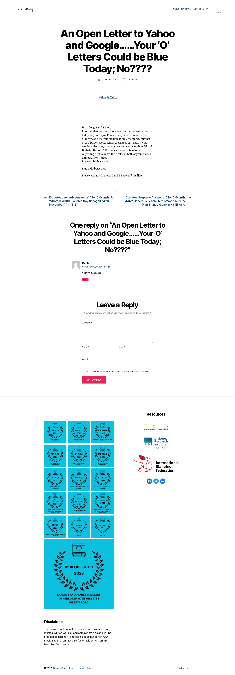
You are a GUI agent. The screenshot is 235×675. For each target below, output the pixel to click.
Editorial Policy (201, 9)
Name (85, 347)
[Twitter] (156, 481)
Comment (87, 323)
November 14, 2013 (110, 79)
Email (122, 347)
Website (85, 359)
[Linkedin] (162, 481)
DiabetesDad (59, 668)
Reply (85, 279)
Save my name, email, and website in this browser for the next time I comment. (116, 371)
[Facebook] (149, 481)
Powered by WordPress (81, 668)
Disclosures (63, 644)
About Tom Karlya (182, 9)
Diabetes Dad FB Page (114, 175)
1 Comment (131, 79)
